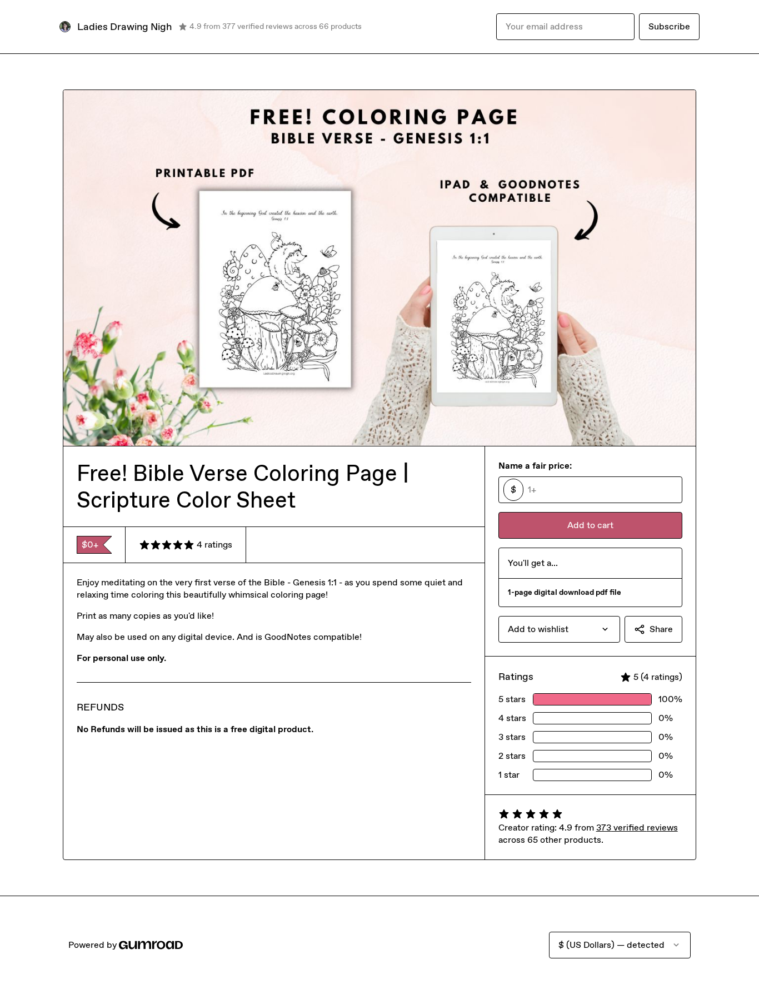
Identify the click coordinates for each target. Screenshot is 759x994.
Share (661, 629)
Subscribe (669, 26)
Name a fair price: (535, 465)
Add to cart (590, 525)
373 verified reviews (637, 827)
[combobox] (559, 629)
